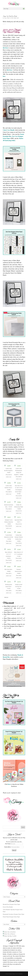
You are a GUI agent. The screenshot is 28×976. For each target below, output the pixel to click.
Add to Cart (8, 477)
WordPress (20, 973)
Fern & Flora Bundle (8, 907)
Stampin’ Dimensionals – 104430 (18, 571)
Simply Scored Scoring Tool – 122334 (18, 586)
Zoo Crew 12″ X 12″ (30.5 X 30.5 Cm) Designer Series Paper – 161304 (18, 489)
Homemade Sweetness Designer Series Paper (13, 914)
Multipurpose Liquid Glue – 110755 (8, 586)
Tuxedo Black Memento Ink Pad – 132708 (8, 537)
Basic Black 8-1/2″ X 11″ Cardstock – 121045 (18, 554)
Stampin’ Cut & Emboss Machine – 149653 (8, 522)
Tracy (5, 18)
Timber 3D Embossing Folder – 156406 (18, 507)
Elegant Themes (12, 973)
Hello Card (16, 18)
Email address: (7, 847)
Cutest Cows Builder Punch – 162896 (9, 487)
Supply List (6, 597)
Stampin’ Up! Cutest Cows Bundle (10, 16)
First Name (7, 843)
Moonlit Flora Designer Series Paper (11, 904)
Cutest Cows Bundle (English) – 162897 (8, 470)
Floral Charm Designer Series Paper (11, 917)
